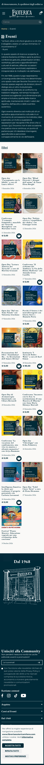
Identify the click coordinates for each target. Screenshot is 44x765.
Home (4, 29)
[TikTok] (15, 695)
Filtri (5, 147)
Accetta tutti (13, 745)
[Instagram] (9, 695)
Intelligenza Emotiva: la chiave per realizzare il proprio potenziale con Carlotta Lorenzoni (11, 491)
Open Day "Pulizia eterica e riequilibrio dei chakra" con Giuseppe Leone (32, 221)
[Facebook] (2, 695)
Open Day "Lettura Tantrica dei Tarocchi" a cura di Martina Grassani (10, 267)
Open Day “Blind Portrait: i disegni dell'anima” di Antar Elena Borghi (32, 181)
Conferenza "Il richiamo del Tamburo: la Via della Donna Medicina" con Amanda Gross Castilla (32, 269)
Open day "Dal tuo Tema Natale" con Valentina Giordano (10, 312)
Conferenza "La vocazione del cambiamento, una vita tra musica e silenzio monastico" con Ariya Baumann (10, 445)
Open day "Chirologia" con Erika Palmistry (30, 442)
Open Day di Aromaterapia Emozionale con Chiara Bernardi (9, 397)
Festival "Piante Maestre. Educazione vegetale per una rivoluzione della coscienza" (11, 535)
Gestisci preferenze (15, 756)
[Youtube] (23, 695)
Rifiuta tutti (12, 751)
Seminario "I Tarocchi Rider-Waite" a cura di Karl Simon (32, 355)
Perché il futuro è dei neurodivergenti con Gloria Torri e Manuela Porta (32, 313)
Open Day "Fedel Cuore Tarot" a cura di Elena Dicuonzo (32, 489)
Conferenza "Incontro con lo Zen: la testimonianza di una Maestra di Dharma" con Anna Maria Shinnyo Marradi (32, 399)
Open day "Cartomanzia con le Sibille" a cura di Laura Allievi (11, 181)
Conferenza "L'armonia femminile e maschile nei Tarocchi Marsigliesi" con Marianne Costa (11, 223)
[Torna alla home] (22, 13)
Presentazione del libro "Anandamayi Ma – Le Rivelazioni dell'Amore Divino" (11, 355)
